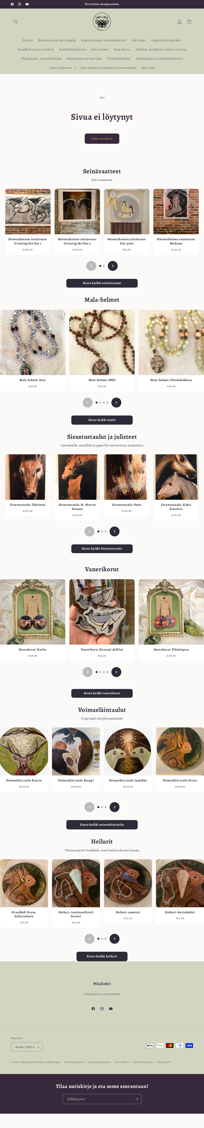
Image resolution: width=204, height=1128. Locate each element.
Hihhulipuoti (27, 1062)
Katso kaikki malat (102, 420)
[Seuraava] (113, 266)
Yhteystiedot (164, 1062)
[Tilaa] (136, 1099)
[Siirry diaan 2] (104, 266)
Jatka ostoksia (102, 138)
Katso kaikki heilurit (102, 956)
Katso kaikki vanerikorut (102, 693)
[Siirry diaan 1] (100, 266)
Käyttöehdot (122, 1062)
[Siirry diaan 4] (107, 403)
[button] (16, 21)
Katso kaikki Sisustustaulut (102, 548)
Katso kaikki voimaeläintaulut (102, 824)
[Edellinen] (91, 266)
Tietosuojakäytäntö (100, 1062)
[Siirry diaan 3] (104, 403)
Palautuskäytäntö (74, 1062)
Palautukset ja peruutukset (102, 994)
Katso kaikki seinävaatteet (102, 283)
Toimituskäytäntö (143, 1062)
